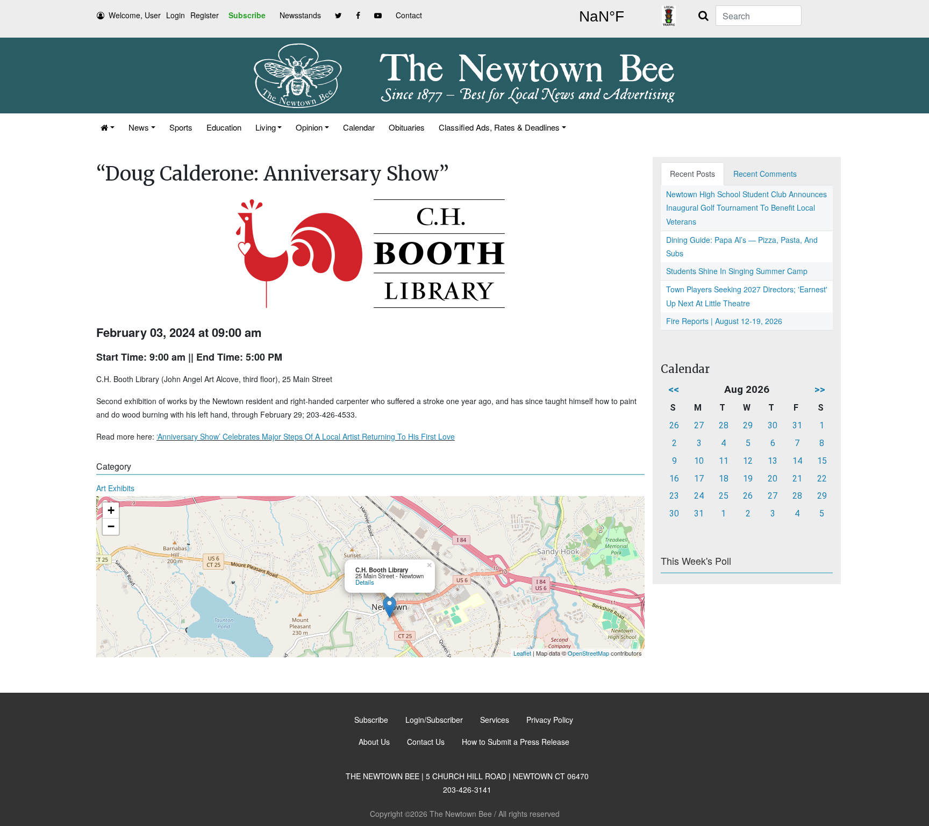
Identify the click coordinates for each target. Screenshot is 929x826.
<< (673, 389)
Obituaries (407, 127)
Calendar (359, 127)
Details (364, 582)
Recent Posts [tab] (692, 173)
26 (674, 425)
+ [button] (111, 510)
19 (748, 478)
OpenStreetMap (588, 653)
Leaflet (522, 653)
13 (772, 461)
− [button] (111, 526)
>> (819, 389)
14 (797, 461)
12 (748, 461)
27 (699, 425)
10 (699, 461)
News (138, 127)
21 (797, 478)
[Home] (107, 127)
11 (723, 461)
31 (797, 425)
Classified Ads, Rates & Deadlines (499, 127)
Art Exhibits (115, 488)
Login (175, 15)
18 (723, 478)
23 (674, 496)
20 (772, 478)
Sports (180, 127)
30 (772, 425)
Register (204, 15)
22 (822, 478)
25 (723, 496)
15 (822, 461)
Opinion (309, 127)
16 (674, 478)
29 (748, 425)
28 (723, 425)
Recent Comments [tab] (765, 173)
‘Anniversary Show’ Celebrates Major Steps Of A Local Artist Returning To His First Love (305, 436)
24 (699, 496)
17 (699, 478)
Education (223, 127)
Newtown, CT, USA (602, 16)
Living (265, 127)
